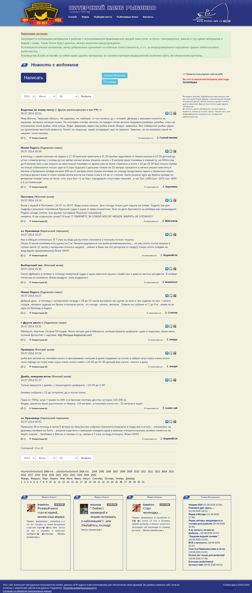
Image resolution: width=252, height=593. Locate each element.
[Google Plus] (175, 112)
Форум (85, 17)
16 (76, 482)
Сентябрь (97, 478)
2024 (79, 475)
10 (50, 482)
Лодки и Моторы (197, 514)
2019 (44, 475)
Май (62, 478)
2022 (65, 475)
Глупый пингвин (168, 137)
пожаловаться (147, 138)
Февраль (36, 478)
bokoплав (95, 504)
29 (134, 482)
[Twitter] (171, 112)
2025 (86, 475)
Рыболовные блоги (127, 17)
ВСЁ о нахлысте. (198, 542)
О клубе (72, 17)
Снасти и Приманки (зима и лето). (207, 549)
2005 (101, 471)
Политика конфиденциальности (80, 588)
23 (107, 482)
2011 (143, 471)
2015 (171, 471)
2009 (129, 471)
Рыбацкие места (103, 17)
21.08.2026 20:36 (213, 504)
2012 (150, 471)
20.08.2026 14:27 (210, 533)
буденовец (171, 186)
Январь (25, 478)
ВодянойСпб (170, 255)
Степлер (172, 312)
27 (125, 482)
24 (112, 482)
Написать (33, 77)
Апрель (54, 478)
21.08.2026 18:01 (198, 511)
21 (99, 482)
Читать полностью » (91, 530)
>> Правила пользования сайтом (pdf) (203, 74)
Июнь (70, 478)
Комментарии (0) (39, 138)
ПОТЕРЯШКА (190, 82)
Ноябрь (120, 478)
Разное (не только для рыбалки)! (207, 555)
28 (130, 482)
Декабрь (130, 478)
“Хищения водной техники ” (204, 536)
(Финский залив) (37, 196)
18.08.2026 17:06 (198, 558)
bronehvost (171, 282)
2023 (72, 475)
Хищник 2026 (196, 504)
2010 (136, 471)
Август (87, 478)
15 (72, 482)
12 (59, 482)
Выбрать (86, 96)
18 (85, 482)
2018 (37, 475)
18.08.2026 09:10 (213, 565)
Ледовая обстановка (114, 75)
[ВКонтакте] (167, 112)
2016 (23, 475)
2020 (51, 475)
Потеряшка (110, 82)
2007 (115, 471)
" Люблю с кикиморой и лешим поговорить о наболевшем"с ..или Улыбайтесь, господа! (98, 517)
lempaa (173, 339)
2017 (30, 475)
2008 (122, 471)
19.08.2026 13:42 (198, 552)
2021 (58, 475)
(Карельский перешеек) (45, 230)
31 (143, 482)
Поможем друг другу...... (202, 508)
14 (68, 482)
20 (94, 482)
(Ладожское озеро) (41, 147)
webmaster (228, 588)
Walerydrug (171, 221)
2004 (94, 471)
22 (103, 482)
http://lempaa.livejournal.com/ (75, 335)
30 (138, 482)
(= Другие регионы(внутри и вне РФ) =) (61, 109)
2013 (157, 471)
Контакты (148, 17)
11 (54, 482)
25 (116, 482)
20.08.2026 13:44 (198, 539)
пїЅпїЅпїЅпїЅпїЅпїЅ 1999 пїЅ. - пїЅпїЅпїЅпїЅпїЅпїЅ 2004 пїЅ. (55, 471)
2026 (93, 475)
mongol (173, 366)
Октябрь (109, 478)
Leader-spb (171, 408)
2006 (108, 471)
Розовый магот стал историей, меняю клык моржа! (51, 512)
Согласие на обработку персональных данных (27, 591)
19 (90, 482)
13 (63, 482)
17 (81, 482)
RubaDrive (43, 504)
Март (45, 478)
